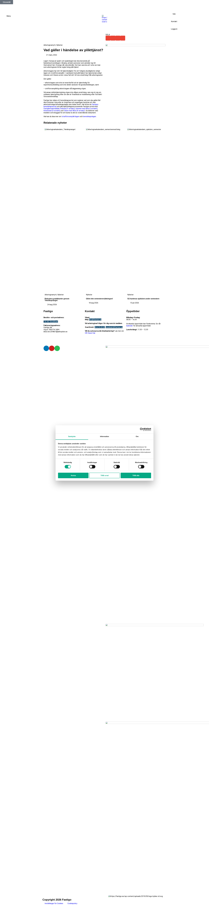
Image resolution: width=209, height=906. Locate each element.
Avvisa (73, 475)
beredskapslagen (89, 116)
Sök (174, 14)
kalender (129, 326)
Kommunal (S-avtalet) (52, 111)
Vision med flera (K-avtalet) (74, 111)
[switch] (92, 466)
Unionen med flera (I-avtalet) (86, 109)
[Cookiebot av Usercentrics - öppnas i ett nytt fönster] (141, 429)
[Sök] (174, 10)
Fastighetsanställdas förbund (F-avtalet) (59, 109)
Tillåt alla (135, 475)
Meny (9, 16)
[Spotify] (57, 348)
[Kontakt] (174, 17)
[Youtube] (51, 348)
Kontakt (174, 21)
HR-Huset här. (90, 333)
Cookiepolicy (72, 903)
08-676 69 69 (100, 327)
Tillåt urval (105, 475)
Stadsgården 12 (50, 320)
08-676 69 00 (95, 317)
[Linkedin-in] (46, 348)
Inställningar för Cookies (54, 903)
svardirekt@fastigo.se (114, 327)
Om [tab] (137, 436)
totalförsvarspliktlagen (70, 116)
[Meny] (4, 17)
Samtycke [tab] (72, 436)
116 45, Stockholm (51, 322)
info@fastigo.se (95, 320)
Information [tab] (104, 436)
